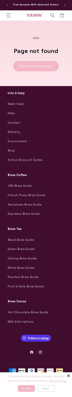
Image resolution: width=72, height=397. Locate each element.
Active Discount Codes (25, 160)
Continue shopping (36, 66)
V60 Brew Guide (20, 185)
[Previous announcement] (7, 5)
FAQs (11, 113)
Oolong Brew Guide (22, 258)
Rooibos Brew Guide (23, 277)
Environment (17, 141)
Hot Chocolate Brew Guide (28, 312)
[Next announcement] (64, 5)
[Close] (68, 376)
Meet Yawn (16, 104)
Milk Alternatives (20, 321)
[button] (8, 15)
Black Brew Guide (21, 240)
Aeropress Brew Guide (24, 204)
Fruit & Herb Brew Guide (26, 286)
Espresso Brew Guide (24, 213)
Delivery (14, 132)
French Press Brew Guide (26, 195)
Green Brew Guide (21, 249)
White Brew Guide (21, 268)
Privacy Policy (58, 380)
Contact (14, 122)
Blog (11, 150)
